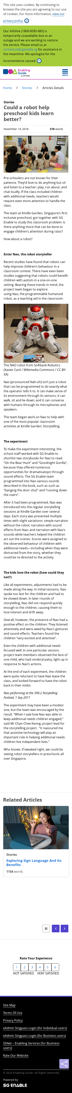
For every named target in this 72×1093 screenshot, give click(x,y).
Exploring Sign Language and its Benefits (33, 862)
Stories (27, 88)
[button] (56, 928)
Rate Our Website (15, 1055)
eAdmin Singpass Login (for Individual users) (35, 1028)
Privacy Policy (13, 1020)
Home (7, 88)
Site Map (9, 1005)
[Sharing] (64, 1064)
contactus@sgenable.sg (20, 49)
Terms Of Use (12, 1013)
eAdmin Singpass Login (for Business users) (34, 1036)
